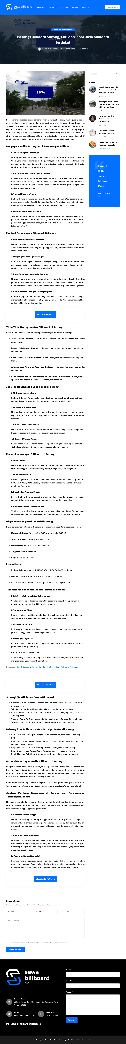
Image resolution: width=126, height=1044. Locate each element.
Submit (72, 1020)
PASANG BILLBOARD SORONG (63, 30)
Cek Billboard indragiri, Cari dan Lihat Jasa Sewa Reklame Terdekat (47, 666)
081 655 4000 (52, 1015)
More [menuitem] (84, 7)
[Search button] (117, 73)
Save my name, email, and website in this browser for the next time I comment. (38, 943)
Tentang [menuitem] (52, 7)
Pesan (69, 991)
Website (65, 911)
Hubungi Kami (112, 7)
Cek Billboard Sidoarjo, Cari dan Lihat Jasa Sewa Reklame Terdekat (109, 90)
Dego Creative (51, 1039)
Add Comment (14, 920)
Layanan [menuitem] (64, 7)
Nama (68, 969)
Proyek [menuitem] (75, 7)
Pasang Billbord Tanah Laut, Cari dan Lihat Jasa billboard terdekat (109, 104)
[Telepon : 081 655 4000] (41, 1014)
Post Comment (15, 949)
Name (11, 911)
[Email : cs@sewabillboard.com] (9, 1014)
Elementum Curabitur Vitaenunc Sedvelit (108, 143)
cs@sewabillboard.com (24, 1015)
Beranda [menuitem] (40, 7)
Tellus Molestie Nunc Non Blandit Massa (108, 132)
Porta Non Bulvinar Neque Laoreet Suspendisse (107, 119)
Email (38, 911)
